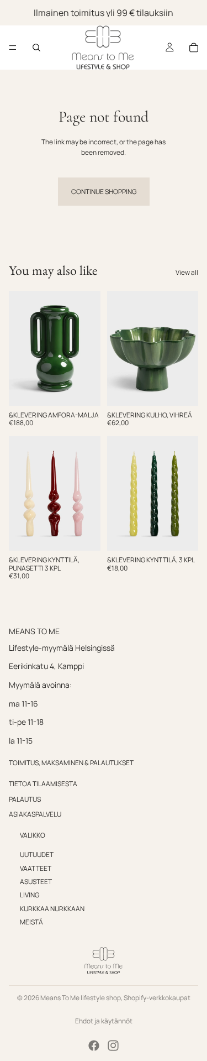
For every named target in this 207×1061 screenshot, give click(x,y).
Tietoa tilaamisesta (43, 783)
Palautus (25, 799)
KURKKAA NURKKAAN (52, 908)
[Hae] (36, 47)
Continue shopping (103, 191)
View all (187, 272)
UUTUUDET (37, 854)
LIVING (29, 895)
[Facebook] (93, 1045)
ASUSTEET (36, 881)
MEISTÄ (31, 922)
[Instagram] (113, 1045)
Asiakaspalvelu (35, 814)
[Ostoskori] (194, 47)
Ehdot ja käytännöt (103, 1021)
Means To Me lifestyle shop (80, 997)
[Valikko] (12, 47)
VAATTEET (35, 868)
